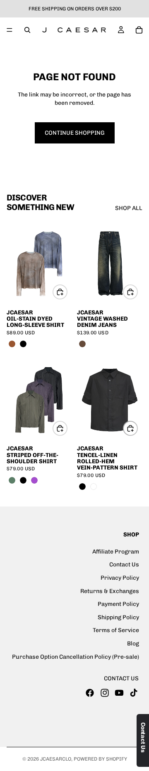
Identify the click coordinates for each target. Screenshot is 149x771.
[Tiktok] (134, 692)
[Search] (27, 30)
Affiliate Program (115, 551)
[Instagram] (105, 692)
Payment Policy (118, 604)
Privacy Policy (120, 577)
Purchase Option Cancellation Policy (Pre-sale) (75, 656)
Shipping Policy (118, 616)
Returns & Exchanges (109, 590)
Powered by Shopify (100, 759)
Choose (137, 292)
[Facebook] (90, 692)
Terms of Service (116, 630)
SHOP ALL (128, 208)
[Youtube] (119, 692)
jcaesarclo (55, 759)
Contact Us (124, 564)
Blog (133, 643)
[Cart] (139, 30)
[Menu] (9, 30)
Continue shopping (75, 132)
